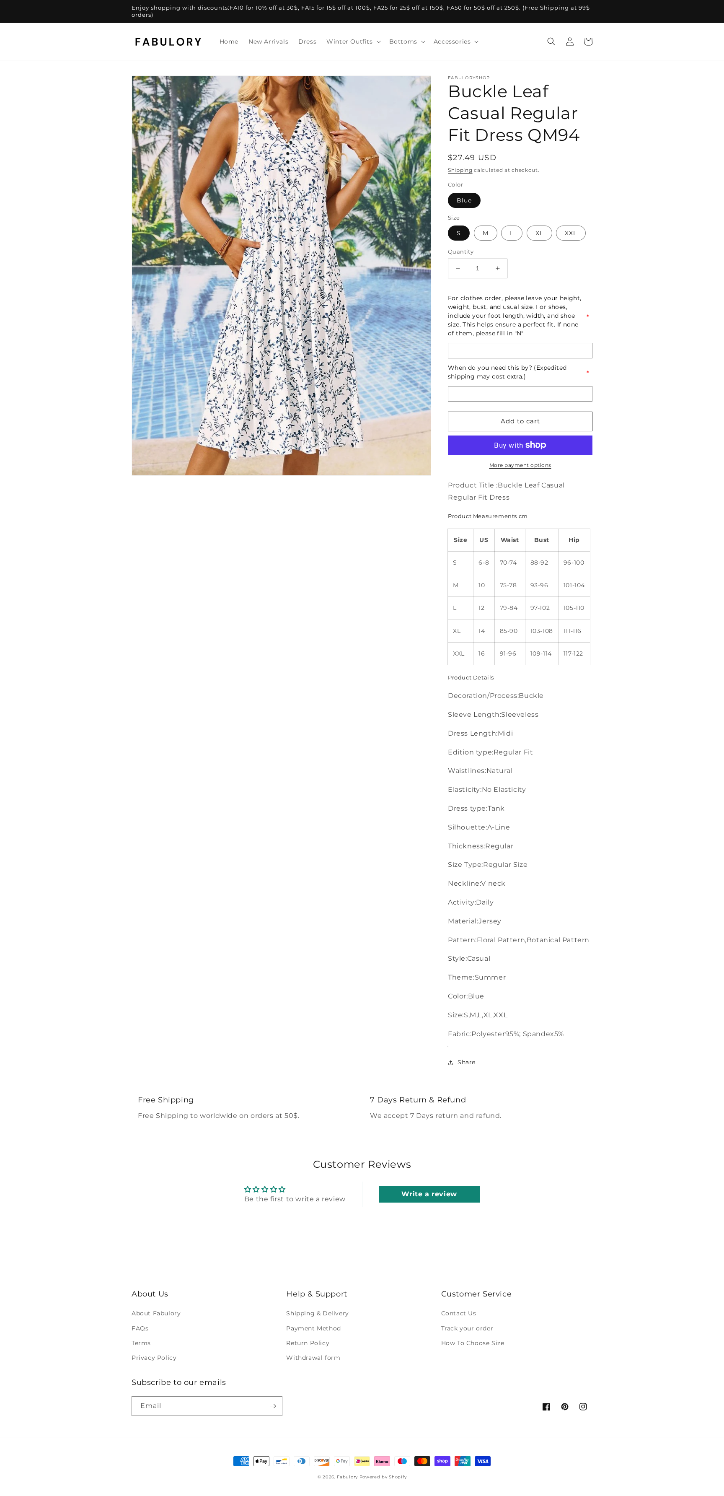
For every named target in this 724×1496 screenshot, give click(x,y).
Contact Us (458, 1313)
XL (539, 233)
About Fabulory (156, 1313)
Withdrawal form (313, 1357)
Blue (464, 200)
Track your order (467, 1328)
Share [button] (467, 1062)
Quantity (460, 251)
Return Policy (307, 1343)
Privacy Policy (154, 1357)
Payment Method (313, 1328)
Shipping (460, 170)
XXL (571, 233)
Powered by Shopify (383, 1477)
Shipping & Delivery (317, 1313)
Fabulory (347, 1477)
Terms (141, 1343)
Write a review (429, 1194)
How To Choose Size (472, 1343)
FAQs (140, 1328)
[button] (352, 41)
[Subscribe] (273, 1406)
